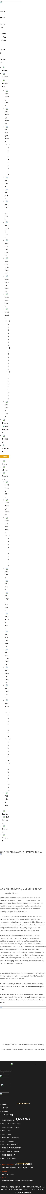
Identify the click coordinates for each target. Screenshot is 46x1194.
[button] (4, 456)
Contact (5, 450)
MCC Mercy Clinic (7, 100)
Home (4, 464)
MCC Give (7, 183)
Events (5, 814)
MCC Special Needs (7, 249)
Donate (5, 440)
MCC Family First (7, 231)
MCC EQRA (7, 195)
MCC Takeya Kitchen (7, 117)
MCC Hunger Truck (7, 135)
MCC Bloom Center (7, 285)
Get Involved (5, 429)
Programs (5, 85)
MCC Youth (7, 315)
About (4, 470)
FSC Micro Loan (6, 411)
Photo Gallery (9, 159)
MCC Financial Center (7, 267)
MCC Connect (7, 301)
